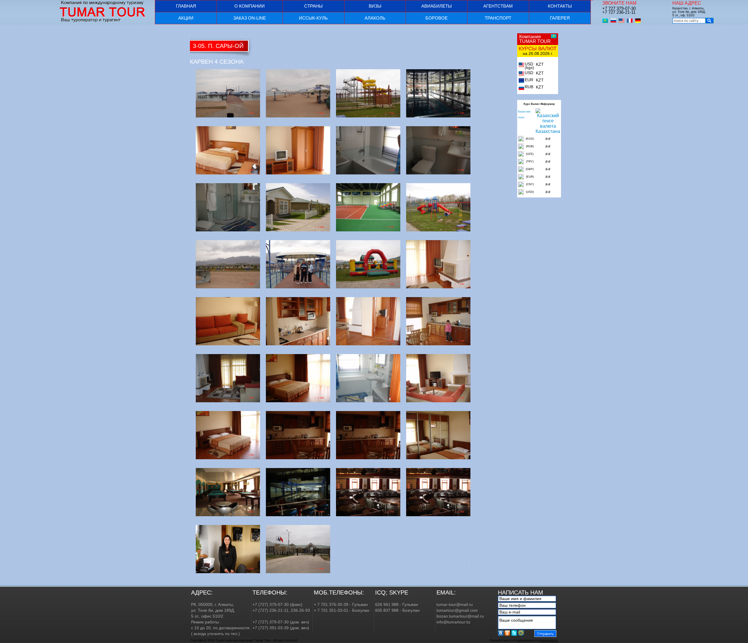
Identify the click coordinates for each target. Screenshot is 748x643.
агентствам (498, 6)
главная (186, 6)
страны (313, 6)
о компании (249, 6)
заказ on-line (249, 17)
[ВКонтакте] (501, 633)
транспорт (498, 17)
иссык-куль (313, 17)
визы (375, 6)
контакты (560, 6)
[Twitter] (514, 633)
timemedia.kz (548, 640)
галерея (560, 17)
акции (185, 17)
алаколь (375, 17)
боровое (436, 17)
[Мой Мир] (521, 633)
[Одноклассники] (507, 633)
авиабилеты (436, 6)
